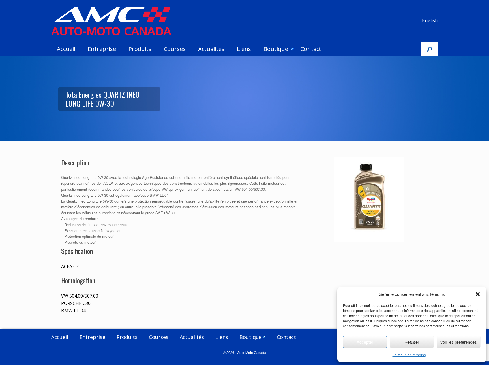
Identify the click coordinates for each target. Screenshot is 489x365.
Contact (311, 49)
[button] (478, 294)
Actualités (211, 49)
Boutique (275, 49)
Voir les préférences (458, 342)
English (430, 20)
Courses (175, 49)
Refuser (411, 342)
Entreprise (102, 49)
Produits (139, 49)
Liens (244, 49)
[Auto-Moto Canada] (111, 21)
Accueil (66, 49)
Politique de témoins (409, 355)
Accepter (365, 342)
